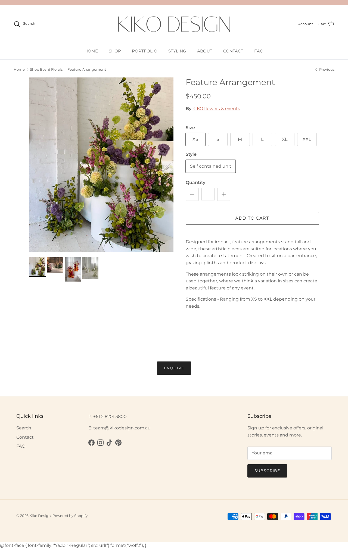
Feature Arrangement (86, 69)
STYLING (177, 51)
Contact (25, 437)
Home (19, 69)
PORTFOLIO (144, 51)
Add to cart (252, 218)
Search (23, 428)
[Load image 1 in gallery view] (101, 164)
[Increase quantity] (223, 194)
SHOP (115, 51)
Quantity (195, 182)
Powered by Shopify (70, 515)
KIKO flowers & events (216, 108)
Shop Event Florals (46, 69)
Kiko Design (40, 515)
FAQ (258, 51)
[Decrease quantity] (192, 194)
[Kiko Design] (174, 24)
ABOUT (204, 51)
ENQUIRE (174, 368)
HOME (91, 51)
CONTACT (233, 51)
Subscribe (267, 470)
